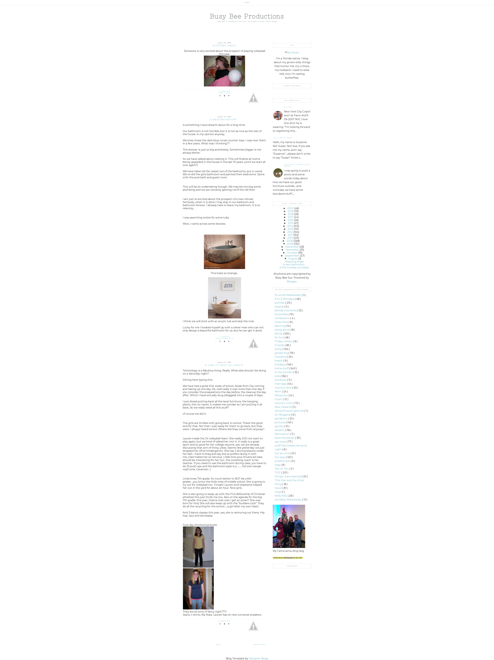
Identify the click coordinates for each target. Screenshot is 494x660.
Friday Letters (284, 341)
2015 (290, 223)
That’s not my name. (283, 138)
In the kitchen (284, 372)
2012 (290, 232)
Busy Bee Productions (247, 16)
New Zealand (283, 406)
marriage (281, 383)
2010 (290, 237)
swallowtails (283, 461)
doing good (282, 329)
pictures (280, 422)
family (279, 333)
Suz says (280, 457)
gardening (281, 352)
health (279, 360)
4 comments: (225, 91)
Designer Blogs (258, 658)
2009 (289, 240)
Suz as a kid (282, 453)
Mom (278, 391)
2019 (290, 211)
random (280, 430)
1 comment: (225, 337)
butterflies (282, 314)
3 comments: (225, 621)
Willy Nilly (281, 495)
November (292, 249)
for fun (279, 337)
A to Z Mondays (285, 298)
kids (228, 93)
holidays (280, 364)
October (292, 252)
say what (281, 441)
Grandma (281, 356)
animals (280, 302)
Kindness (281, 379)
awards (279, 306)
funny (279, 349)
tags (278, 464)
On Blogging (283, 414)
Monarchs (281, 395)
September (292, 255)
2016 (290, 220)
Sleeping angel (225, 45)
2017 (290, 217)
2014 (290, 226)
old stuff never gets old (289, 410)
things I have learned (288, 476)
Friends (280, 345)
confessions (282, 318)
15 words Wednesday (288, 295)
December (292, 246)
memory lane (283, 387)
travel (278, 488)
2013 (290, 229)
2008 (290, 243)
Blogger (292, 281)
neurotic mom (284, 403)
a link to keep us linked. (224, 365)
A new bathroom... (224, 119)
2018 (290, 214)
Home (247, 2)
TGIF (278, 472)
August (293, 258)
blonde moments (286, 310)
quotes (279, 426)
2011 (290, 234)
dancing (280, 325)
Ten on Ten (282, 468)
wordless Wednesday (288, 499)
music (279, 399)
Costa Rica (282, 322)
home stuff (228, 338)
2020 (290, 208)
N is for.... (289, 107)
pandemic (281, 418)
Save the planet (285, 437)
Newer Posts (260, 644)
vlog (278, 491)
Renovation (282, 433)
